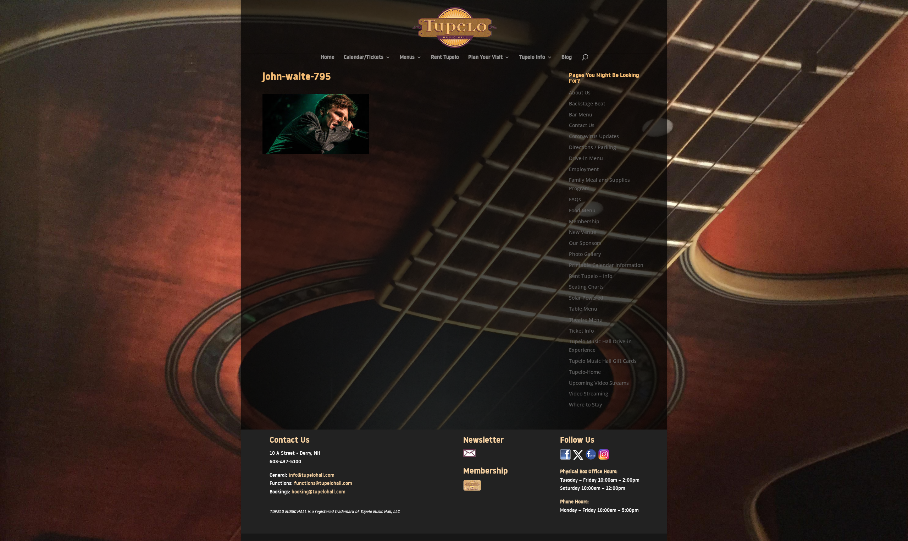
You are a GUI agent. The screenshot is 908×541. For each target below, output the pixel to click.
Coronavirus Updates (594, 136)
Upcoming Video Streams (599, 382)
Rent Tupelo (445, 58)
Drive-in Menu (586, 158)
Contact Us (581, 125)
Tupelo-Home (585, 371)
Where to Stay (585, 404)
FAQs (575, 199)
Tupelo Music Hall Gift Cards (603, 360)
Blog (566, 58)
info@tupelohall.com (311, 475)
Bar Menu (580, 114)
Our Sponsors (585, 243)
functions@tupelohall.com (323, 483)
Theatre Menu (586, 319)
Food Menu (582, 210)
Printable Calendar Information (606, 265)
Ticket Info (581, 330)
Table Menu (583, 308)
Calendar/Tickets (363, 58)
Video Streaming (588, 393)
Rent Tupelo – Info (590, 276)
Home (327, 58)
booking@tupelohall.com (318, 491)
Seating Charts (586, 286)
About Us (580, 92)
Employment (584, 169)
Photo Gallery (585, 254)
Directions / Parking (592, 147)
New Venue (582, 232)
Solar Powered (586, 297)
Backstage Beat (587, 103)
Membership (584, 221)
